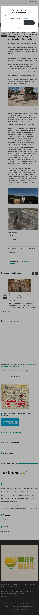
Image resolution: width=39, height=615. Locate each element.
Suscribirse (29, 23)
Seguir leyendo (19, 28)
